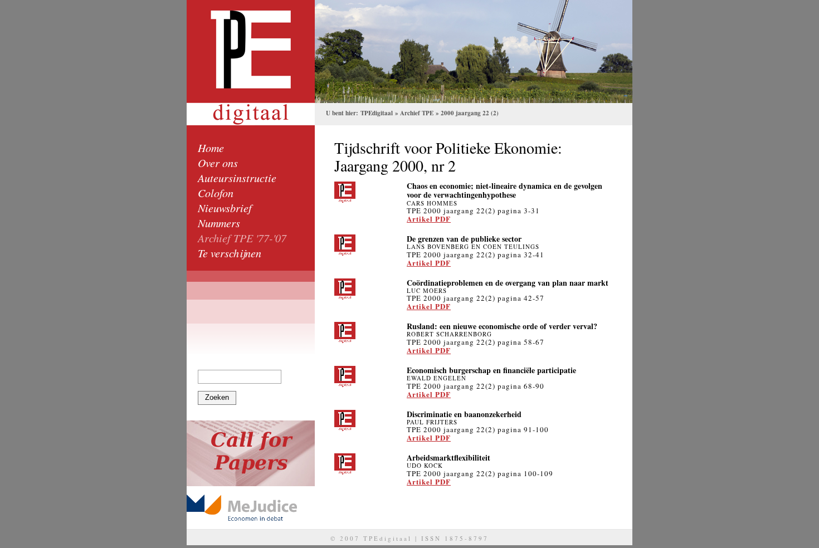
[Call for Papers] (251, 453)
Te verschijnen (229, 253)
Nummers (219, 223)
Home (211, 147)
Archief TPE (416, 113)
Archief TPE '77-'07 (242, 238)
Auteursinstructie (237, 177)
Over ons (218, 162)
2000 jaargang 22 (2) (470, 113)
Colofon (215, 192)
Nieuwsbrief (225, 207)
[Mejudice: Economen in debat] (251, 508)
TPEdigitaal (376, 113)
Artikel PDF (429, 218)
